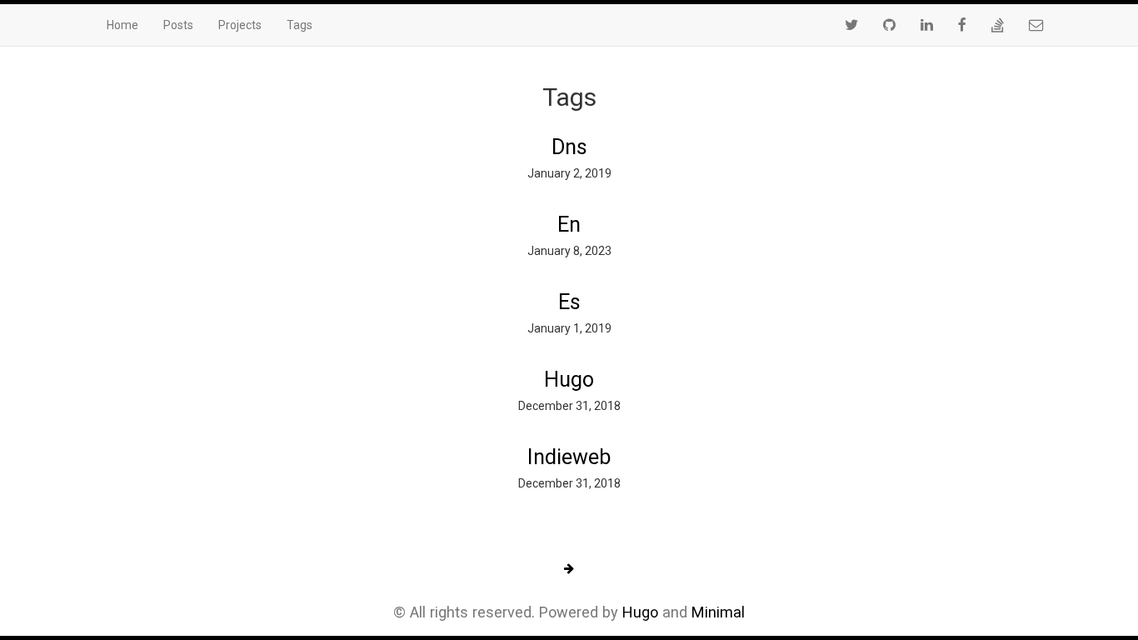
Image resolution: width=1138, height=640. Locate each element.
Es (569, 302)
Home (122, 25)
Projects (240, 25)
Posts (178, 25)
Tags (299, 25)
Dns (569, 147)
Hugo (569, 380)
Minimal (718, 612)
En (569, 224)
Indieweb (569, 457)
